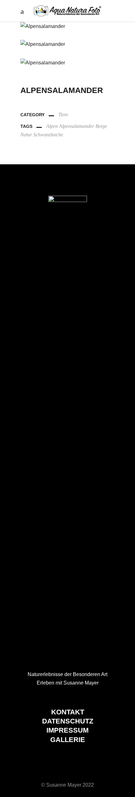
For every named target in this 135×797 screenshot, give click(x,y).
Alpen (52, 126)
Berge (101, 126)
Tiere (63, 114)
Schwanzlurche (48, 134)
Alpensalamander (76, 126)
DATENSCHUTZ (67, 721)
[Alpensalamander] (67, 26)
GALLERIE (67, 740)
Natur (26, 134)
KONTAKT (67, 712)
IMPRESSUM (67, 730)
